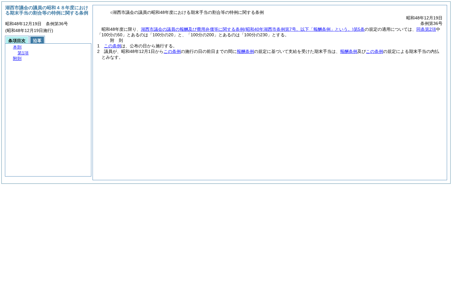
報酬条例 (245, 51)
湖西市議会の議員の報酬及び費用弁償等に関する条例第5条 (253, 29)
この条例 (112, 45)
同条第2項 (426, 29)
